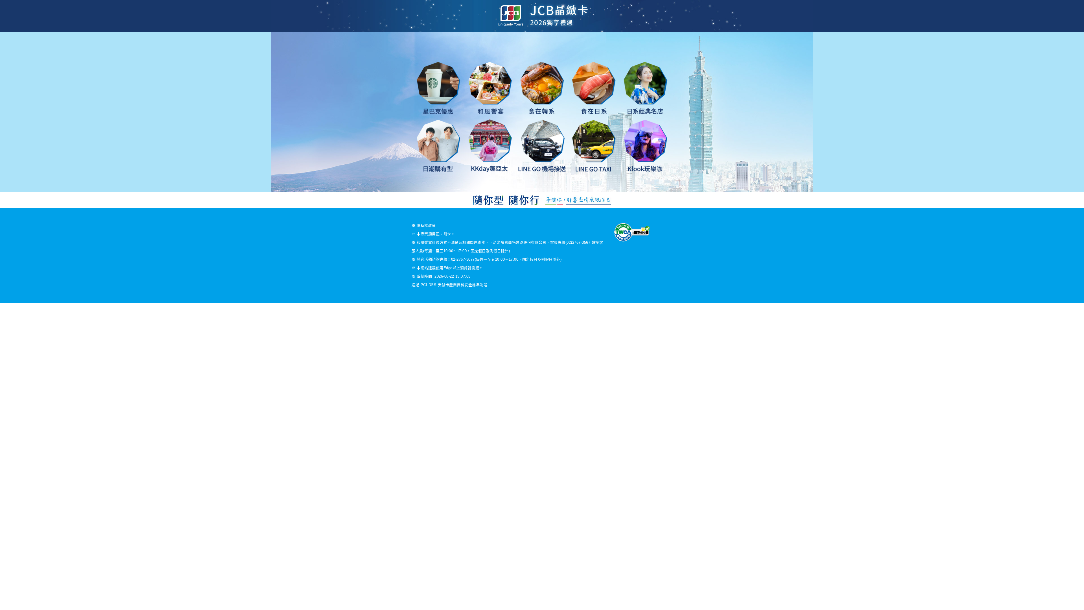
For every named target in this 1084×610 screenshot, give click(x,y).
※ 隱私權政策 (424, 225)
